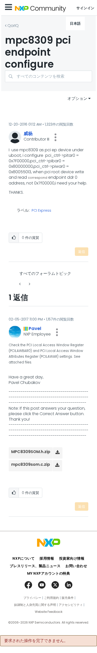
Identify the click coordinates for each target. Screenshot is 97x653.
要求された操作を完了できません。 (36, 641)
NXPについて (23, 558)
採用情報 (47, 558)
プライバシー (32, 597)
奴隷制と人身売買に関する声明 (35, 604)
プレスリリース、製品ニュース (35, 565)
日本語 (75, 23)
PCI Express (41, 210)
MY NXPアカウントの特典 (48, 573)
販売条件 (68, 597)
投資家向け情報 (72, 558)
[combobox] (48, 76)
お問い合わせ (76, 565)
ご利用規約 (51, 597)
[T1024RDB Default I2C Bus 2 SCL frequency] (20, 284)
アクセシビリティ (71, 604)
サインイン (85, 7)
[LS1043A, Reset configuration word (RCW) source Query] (29, 284)
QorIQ (13, 25)
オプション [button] (77, 98)
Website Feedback (48, 611)
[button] (55, 137)
